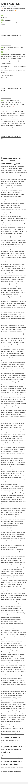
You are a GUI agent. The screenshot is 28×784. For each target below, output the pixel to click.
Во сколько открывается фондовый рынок (12, 757)
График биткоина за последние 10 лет (10, 731)
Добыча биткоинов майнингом (9, 743)
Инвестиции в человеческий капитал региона (12, 733)
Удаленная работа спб (6, 755)
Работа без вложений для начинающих (11, 771)
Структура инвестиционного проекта (10, 740)
